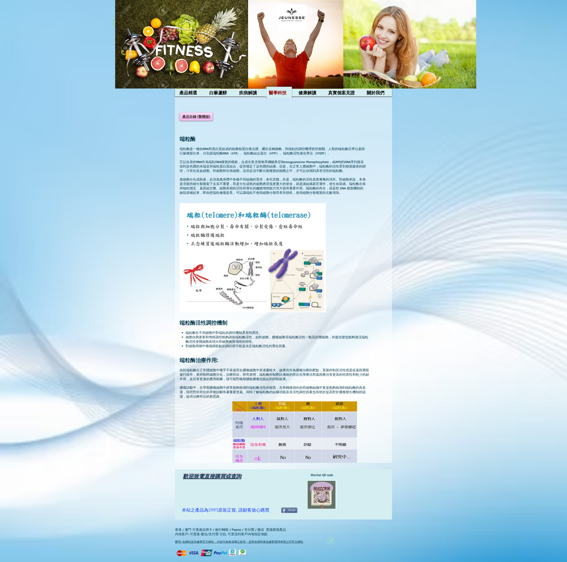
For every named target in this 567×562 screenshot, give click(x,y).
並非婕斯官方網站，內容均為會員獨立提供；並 (221, 541)
